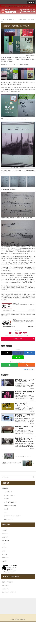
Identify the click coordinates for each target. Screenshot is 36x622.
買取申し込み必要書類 (8, 582)
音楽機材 (6, 509)
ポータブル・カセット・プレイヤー (12, 515)
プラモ (4, 547)
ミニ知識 (5, 554)
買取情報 (9, 346)
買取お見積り (7, 589)
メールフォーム (18, 338)
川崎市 (4, 561)
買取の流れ (6, 585)
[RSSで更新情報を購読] (26, 365)
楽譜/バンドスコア (8, 519)
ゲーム (5, 544)
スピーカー (6, 498)
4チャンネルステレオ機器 (10, 505)
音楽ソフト (5, 537)
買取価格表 (5, 488)
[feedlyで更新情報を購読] (9, 365)
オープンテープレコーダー (10, 495)
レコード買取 (6, 540)
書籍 (4, 346)
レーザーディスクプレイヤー (10, 502)
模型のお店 (5, 557)
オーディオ (5, 533)
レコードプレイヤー (8, 491)
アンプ (5, 512)
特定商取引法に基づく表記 (10, 592)
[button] (33, 477)
